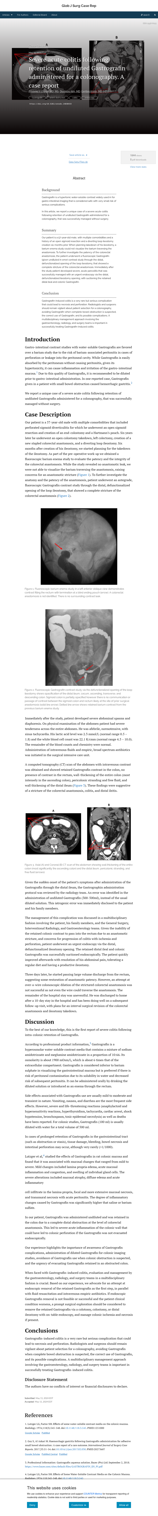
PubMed (46, 1433)
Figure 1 (83, 475)
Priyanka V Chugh (44, 91)
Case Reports (38, 46)
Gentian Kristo (95, 91)
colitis (74, 98)
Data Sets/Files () (78, 161)
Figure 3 (79, 785)
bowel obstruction (57, 98)
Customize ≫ (80, 1505)
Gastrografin (37, 98)
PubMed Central (50, 1454)
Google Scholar (32, 1433)
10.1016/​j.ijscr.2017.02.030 (71, 1449)
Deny (33, 1505)
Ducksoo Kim (70, 91)
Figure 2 (63, 496)
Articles (5, 15)
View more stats (138, 167)
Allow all (125, 1505)
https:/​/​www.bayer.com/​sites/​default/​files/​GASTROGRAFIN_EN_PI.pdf (63, 1466)
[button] (79, 553)
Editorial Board (40, 15)
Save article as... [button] (78, 155)
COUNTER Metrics (92, 1493)
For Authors (22, 15)
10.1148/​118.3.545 (75, 1428)
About (54, 15)
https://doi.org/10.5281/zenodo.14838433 (50, 104)
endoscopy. (89, 98)
